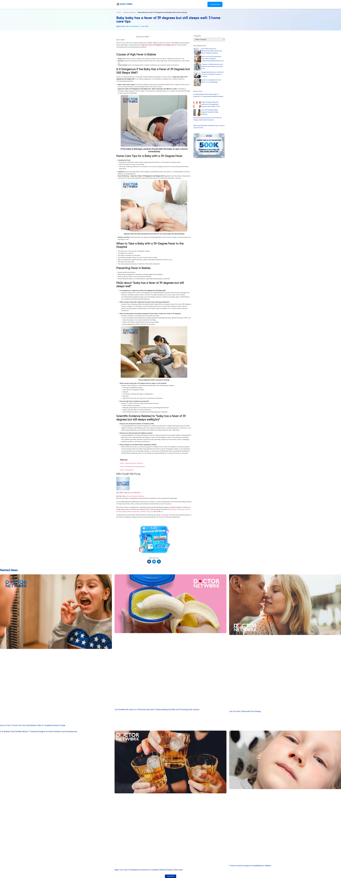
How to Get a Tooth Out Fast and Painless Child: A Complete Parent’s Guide (32, 725)
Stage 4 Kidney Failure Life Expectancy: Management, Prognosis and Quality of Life (210, 104)
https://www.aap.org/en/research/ (132, 463)
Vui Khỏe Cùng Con (146, 511)
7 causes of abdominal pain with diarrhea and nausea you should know (212, 66)
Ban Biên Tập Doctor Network (128, 493)
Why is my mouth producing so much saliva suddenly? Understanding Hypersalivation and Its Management (213, 59)
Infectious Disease (129, 12)
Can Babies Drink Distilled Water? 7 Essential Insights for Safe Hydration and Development (38, 732)
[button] (149, 562)
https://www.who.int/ (127, 470)
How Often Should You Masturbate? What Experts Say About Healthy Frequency (211, 51)
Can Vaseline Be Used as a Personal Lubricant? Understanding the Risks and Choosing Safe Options (157, 710)
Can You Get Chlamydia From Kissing (245, 711)
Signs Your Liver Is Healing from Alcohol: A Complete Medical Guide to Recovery (149, 870)
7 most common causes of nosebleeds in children (250, 866)
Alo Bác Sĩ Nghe (121, 511)
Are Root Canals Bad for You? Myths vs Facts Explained (211, 81)
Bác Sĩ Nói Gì (186, 509)
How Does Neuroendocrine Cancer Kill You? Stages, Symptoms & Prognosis (207, 119)
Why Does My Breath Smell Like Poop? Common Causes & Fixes (209, 126)
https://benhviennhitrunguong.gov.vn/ (132, 466)
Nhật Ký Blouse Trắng (174, 509)
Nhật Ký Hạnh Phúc (133, 511)
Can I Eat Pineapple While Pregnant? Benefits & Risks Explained (210, 112)
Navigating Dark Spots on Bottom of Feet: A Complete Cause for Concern (212, 74)
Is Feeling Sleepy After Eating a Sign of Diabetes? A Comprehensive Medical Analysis (208, 95)
